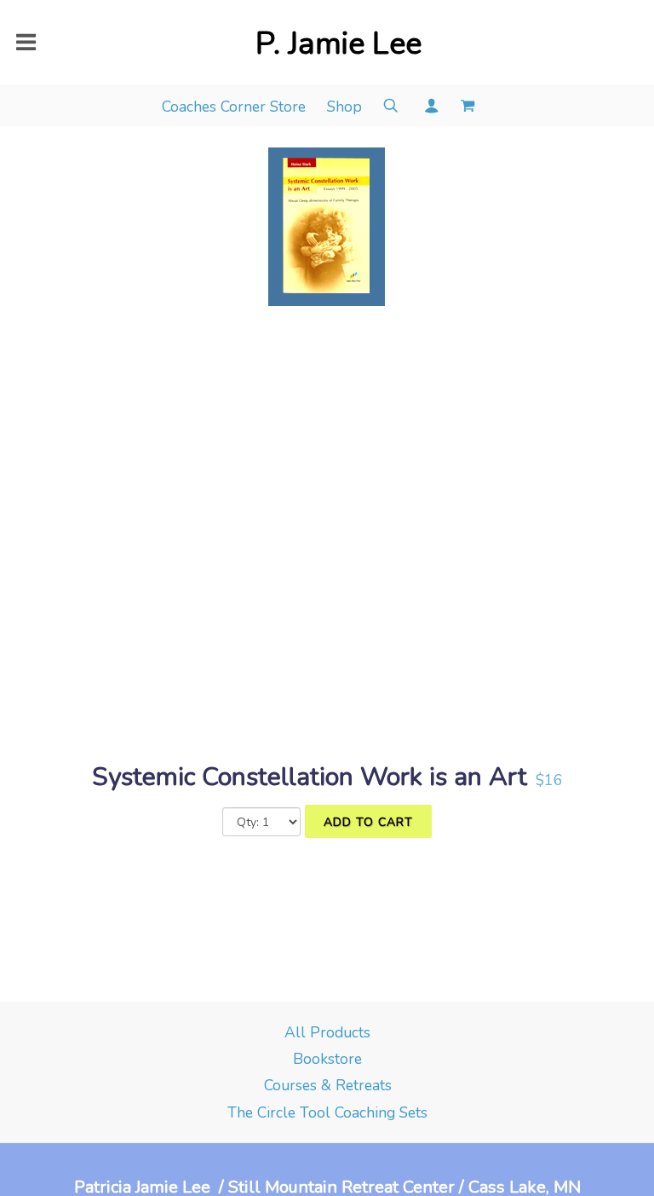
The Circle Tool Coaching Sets (327, 1112)
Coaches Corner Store (234, 106)
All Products (327, 1032)
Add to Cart (368, 822)
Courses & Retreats (328, 1085)
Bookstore (327, 1059)
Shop (344, 106)
